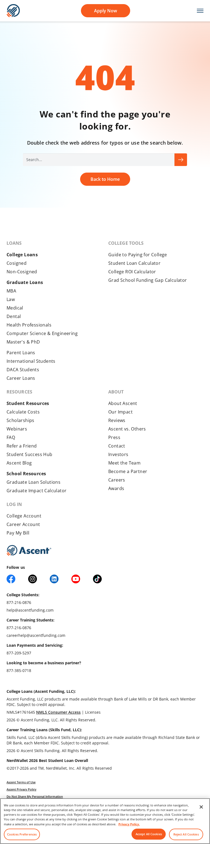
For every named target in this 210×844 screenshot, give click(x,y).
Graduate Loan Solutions (33, 482)
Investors (118, 454)
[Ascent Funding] (29, 550)
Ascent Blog (19, 463)
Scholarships (20, 420)
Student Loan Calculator (134, 263)
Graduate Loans (25, 282)
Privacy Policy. (129, 824)
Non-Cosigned (22, 272)
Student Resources (28, 403)
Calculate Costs (23, 412)
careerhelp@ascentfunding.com (36, 635)
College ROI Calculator (132, 272)
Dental (14, 316)
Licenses (93, 712)
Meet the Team (124, 463)
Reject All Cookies (186, 834)
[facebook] (11, 579)
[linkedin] (54, 579)
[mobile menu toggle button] (197, 11)
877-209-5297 (19, 652)
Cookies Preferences (22, 834)
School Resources (26, 474)
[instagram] (32, 579)
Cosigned (17, 263)
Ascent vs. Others (127, 429)
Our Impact (120, 412)
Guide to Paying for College (137, 255)
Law (11, 299)
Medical (15, 308)
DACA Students (23, 370)
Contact (116, 446)
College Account (24, 516)
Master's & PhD (23, 342)
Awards (116, 488)
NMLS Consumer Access (58, 712)
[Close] (201, 807)
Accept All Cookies (149, 834)
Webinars (17, 429)
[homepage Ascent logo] (13, 10)
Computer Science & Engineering (42, 333)
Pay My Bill (18, 533)
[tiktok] (97, 579)
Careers (116, 480)
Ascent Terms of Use (21, 782)
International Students (31, 361)
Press (114, 437)
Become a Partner (127, 471)
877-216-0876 (19, 602)
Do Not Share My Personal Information (35, 796)
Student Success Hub (29, 454)
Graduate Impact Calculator (36, 491)
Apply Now (105, 11)
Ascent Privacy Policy (21, 789)
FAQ (11, 437)
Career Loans (21, 378)
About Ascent (122, 403)
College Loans (22, 255)
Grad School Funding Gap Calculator (147, 280)
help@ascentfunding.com (30, 610)
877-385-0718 (19, 670)
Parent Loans (21, 353)
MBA (11, 291)
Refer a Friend (22, 446)
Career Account (23, 524)
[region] (105, 821)
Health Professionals (29, 325)
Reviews (117, 420)
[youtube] (75, 579)
